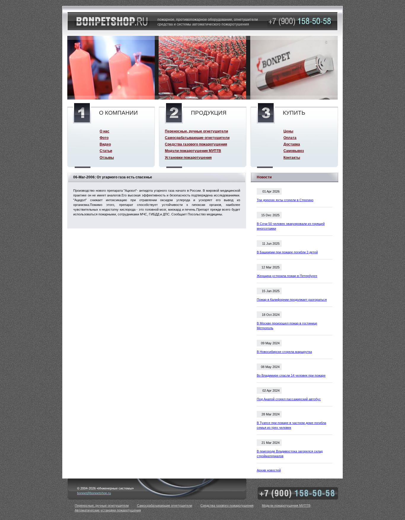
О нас (104, 131)
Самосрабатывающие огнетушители (197, 138)
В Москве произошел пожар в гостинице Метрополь (287, 325)
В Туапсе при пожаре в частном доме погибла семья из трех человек (291, 425)
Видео (105, 144)
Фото (104, 138)
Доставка (291, 144)
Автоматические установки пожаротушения (108, 510)
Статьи (106, 151)
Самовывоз (293, 151)
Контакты (291, 157)
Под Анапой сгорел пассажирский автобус (289, 399)
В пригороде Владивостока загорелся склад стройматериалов (290, 453)
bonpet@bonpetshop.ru (94, 493)
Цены (288, 131)
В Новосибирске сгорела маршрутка (284, 351)
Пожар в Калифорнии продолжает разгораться (292, 299)
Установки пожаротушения (188, 157)
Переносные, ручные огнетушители (196, 131)
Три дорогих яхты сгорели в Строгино (285, 200)
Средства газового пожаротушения (196, 144)
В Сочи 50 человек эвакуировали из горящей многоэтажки (291, 226)
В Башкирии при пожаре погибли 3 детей (287, 252)
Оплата (289, 138)
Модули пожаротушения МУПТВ (193, 151)
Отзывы (107, 157)
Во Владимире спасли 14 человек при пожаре (291, 375)
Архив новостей (269, 470)
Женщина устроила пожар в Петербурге (287, 276)
